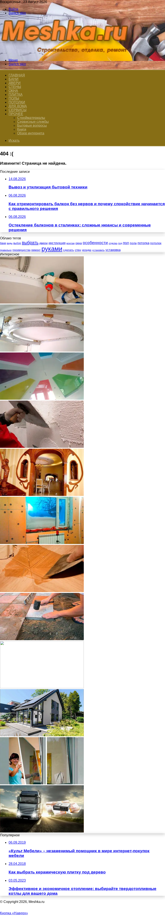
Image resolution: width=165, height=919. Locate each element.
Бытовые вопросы (32, 125)
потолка (143, 243)
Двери (15, 83)
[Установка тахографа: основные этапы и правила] (42, 831)
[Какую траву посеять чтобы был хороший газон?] (42, 687)
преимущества (21, 250)
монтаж (70, 243)
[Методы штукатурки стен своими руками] (42, 446)
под (120, 243)
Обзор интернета (30, 133)
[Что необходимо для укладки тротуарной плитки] (42, 639)
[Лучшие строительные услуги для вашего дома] (42, 735)
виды (9, 243)
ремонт (36, 250)
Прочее (16, 114)
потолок (155, 243)
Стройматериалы (31, 118)
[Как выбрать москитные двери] (42, 783)
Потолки (17, 102)
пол (126, 243)
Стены (15, 87)
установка (113, 250)
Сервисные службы (33, 121)
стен (78, 250)
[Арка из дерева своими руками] (42, 495)
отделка (113, 243)
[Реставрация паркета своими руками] (42, 591)
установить (98, 250)
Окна (13, 91)
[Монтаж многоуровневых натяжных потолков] (42, 350)
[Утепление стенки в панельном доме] (42, 543)
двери (43, 243)
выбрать (30, 242)
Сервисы (17, 110)
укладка (86, 250)
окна (78, 243)
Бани (13, 79)
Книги (21, 129)
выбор (17, 243)
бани (3, 243)
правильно (6, 250)
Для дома (18, 106)
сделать (68, 250)
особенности (95, 242)
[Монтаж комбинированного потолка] (42, 302)
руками (51, 248)
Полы (14, 98)
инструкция (57, 243)
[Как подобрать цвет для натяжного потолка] (42, 398)
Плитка (16, 94)
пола (133, 243)
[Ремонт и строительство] (66, 53)
